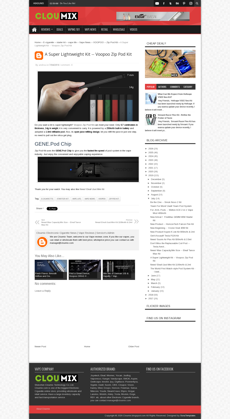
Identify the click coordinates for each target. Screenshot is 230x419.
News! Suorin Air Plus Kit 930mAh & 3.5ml (170, 239)
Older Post (133, 346)
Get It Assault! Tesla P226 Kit (164, 235)
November (156, 183)
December (156, 179)
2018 (151, 295)
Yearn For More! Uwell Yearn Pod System (171, 206)
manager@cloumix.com (119, 400)
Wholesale (119, 29)
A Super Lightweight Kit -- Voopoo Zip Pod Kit (88, 54)
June (153, 275)
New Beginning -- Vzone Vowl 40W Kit (169, 228)
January (155, 291)
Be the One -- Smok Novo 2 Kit (165, 202)
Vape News (90, 29)
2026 (151, 148)
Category (188, 86)
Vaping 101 (74, 29)
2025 (151, 152)
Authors (162, 86)
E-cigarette (47, 199)
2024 (151, 156)
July (153, 198)
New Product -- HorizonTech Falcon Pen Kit (172, 224)
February (156, 287)
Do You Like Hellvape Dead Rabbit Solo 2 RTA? (82, 3)
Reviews (45, 29)
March (154, 283)
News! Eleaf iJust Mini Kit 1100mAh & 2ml (170, 264)
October (155, 187)
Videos (133, 29)
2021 (151, 168)
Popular (151, 86)
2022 (151, 164)
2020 (151, 171)
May (153, 279)
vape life (76, 199)
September (156, 190)
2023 (151, 160)
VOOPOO (101, 199)
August (155, 194)
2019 (151, 175)
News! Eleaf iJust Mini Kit (92, 189)
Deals (60, 29)
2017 (151, 298)
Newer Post (40, 346)
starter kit (63, 199)
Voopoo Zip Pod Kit (84, 125)
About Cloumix (43, 409)
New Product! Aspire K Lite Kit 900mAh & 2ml (172, 232)
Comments (175, 86)
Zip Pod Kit (114, 199)
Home (34, 29)
